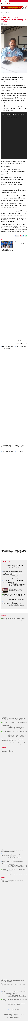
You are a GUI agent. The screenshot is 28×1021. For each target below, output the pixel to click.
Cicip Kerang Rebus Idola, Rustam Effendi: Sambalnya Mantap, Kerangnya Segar (12, 981)
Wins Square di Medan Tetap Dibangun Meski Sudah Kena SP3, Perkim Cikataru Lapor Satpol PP (17, 996)
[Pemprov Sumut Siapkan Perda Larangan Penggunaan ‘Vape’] (5, 590)
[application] (14, 135)
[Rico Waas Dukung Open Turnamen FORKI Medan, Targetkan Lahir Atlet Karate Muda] (14, 862)
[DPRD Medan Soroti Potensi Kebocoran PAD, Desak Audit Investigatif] (14, 1000)
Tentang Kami (14, 1015)
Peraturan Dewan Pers (14, 1014)
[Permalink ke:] (2, 24)
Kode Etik (6, 1014)
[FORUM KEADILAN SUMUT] (6, 3)
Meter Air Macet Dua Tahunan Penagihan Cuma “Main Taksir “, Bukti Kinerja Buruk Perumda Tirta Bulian (17, 568)
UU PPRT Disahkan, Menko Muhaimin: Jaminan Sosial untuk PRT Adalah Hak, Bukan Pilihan (20, 551)
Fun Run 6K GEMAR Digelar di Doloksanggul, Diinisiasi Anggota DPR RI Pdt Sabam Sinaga (17, 858)
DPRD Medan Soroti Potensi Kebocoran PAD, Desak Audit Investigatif (16, 1004)
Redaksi (22, 1014)
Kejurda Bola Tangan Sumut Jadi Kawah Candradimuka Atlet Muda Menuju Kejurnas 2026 (13, 851)
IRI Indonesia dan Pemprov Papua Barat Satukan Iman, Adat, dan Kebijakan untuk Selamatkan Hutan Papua (13, 719)
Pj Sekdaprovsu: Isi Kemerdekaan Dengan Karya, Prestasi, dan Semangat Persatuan (17, 873)
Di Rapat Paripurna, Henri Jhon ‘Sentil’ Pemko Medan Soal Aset (16, 988)
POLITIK (2, 15)
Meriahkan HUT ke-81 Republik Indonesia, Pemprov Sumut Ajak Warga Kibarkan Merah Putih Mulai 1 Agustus (17, 598)
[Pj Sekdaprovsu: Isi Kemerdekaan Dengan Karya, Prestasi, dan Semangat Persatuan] (14, 870)
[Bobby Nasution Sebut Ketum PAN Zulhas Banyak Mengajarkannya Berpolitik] (21, 290)
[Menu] (2, 3)
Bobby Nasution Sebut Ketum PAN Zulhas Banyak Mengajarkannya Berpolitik (21, 342)
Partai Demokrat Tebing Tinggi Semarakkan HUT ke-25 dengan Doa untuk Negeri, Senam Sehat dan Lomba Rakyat (7, 250)
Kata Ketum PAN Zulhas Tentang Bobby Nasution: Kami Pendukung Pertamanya (6, 447)
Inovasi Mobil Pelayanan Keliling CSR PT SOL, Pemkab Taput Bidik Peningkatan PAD (17, 585)
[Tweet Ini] (18, 236)
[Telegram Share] (23, 236)
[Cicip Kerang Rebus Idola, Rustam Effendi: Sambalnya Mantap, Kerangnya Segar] (14, 928)
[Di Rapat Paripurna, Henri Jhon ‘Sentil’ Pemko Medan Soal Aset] (14, 984)
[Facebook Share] (16, 236)
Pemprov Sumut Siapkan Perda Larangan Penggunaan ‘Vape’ (16, 590)
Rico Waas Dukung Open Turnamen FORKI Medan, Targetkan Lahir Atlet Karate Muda (17, 866)
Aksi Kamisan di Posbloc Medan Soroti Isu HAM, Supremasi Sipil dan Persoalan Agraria (17, 736)
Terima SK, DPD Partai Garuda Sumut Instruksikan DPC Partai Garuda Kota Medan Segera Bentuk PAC (21, 447)
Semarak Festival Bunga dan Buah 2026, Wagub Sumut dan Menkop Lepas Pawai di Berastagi (16, 606)
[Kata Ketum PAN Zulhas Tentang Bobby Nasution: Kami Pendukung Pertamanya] (7, 395)
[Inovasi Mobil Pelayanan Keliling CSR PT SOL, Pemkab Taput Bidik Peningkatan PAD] (14, 581)
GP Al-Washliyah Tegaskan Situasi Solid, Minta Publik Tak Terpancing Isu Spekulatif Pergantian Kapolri (17, 743)
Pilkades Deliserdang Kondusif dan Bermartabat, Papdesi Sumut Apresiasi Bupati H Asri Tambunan (7, 551)
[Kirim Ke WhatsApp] (26, 236)
